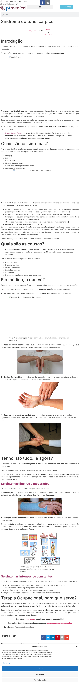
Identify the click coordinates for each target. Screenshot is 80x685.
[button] (77, 646)
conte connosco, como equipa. (59, 623)
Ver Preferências (40, 680)
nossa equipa (30, 619)
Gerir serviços (7, 663)
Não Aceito (40, 674)
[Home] (47, 2)
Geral (48, 29)
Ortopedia (48, 34)
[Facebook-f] (42, 2)
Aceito (40, 669)
